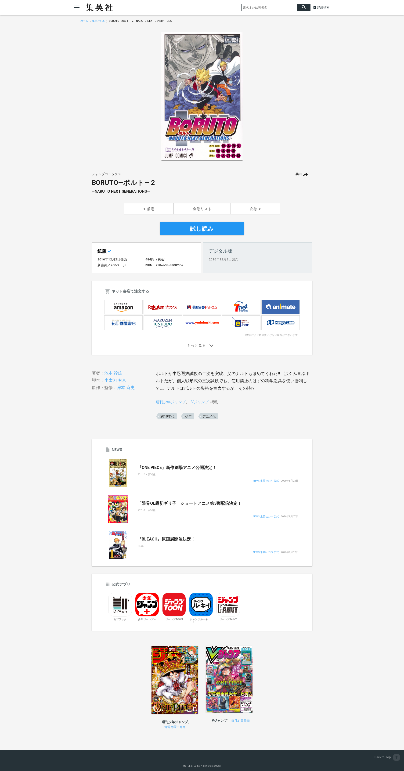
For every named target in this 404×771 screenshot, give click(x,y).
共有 (299, 174)
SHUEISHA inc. (192, 766)
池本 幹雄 (113, 373)
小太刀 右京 (115, 380)
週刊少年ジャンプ (171, 402)
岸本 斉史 (126, 387)
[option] (202, 96)
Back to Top (387, 757)
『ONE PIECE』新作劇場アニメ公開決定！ (176, 467)
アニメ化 (209, 416)
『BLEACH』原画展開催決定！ (166, 539)
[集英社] (99, 7)
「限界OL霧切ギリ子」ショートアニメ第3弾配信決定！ (189, 503)
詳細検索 (323, 7)
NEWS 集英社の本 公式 (266, 481)
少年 (188, 416)
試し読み (202, 228)
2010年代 (167, 416)
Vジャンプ (200, 402)
